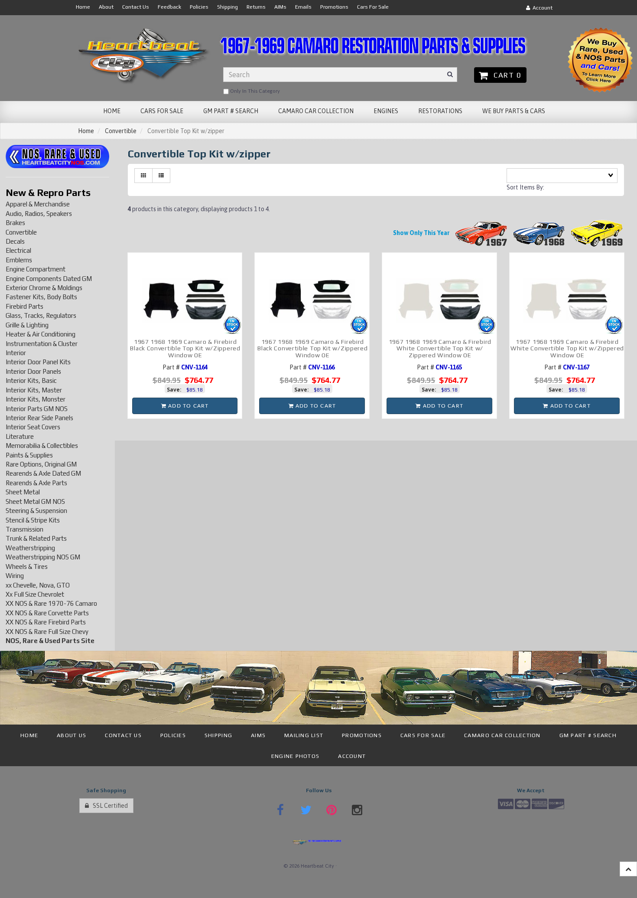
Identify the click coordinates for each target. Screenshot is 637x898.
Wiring (15, 575)
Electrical (18, 250)
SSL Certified (108, 805)
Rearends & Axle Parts (36, 483)
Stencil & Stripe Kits (33, 520)
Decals (15, 241)
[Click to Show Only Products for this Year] (481, 232)
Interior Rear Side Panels (39, 417)
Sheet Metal (23, 492)
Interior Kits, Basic (31, 380)
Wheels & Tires (27, 566)
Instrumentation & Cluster (42, 343)
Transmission (24, 529)
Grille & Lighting (27, 325)
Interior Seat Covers (33, 427)
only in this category (254, 91)
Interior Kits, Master (34, 390)
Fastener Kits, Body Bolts (41, 296)
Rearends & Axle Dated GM (43, 473)
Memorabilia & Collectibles (42, 445)
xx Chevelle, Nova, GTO (38, 585)
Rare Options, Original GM (41, 464)
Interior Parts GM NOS (37, 408)
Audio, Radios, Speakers (39, 213)
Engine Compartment (35, 269)
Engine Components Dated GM (49, 278)
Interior (16, 352)
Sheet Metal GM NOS (35, 501)
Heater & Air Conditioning (40, 334)
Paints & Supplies (29, 455)
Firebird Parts (24, 306)
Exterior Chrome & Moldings (44, 287)
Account (541, 8)
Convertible (120, 130)
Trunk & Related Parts (36, 538)
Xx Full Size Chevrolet (35, 594)
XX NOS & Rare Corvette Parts (47, 613)
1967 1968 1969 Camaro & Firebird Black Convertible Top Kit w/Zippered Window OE (185, 348)
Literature (20, 436)
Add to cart (187, 405)
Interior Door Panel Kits (38, 362)
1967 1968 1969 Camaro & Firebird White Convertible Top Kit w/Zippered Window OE (567, 348)
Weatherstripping (30, 548)
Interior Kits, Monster (35, 399)
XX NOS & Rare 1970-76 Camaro (51, 603)
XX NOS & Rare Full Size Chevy (47, 631)
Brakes (15, 222)
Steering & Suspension (36, 510)
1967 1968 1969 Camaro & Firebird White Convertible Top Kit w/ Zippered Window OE (440, 348)
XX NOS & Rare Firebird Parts (46, 622)
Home (86, 130)
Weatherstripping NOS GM (43, 557)
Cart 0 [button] (505, 75)
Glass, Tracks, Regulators (41, 315)
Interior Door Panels (33, 371)
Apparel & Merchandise (38, 204)
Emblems (19, 260)
